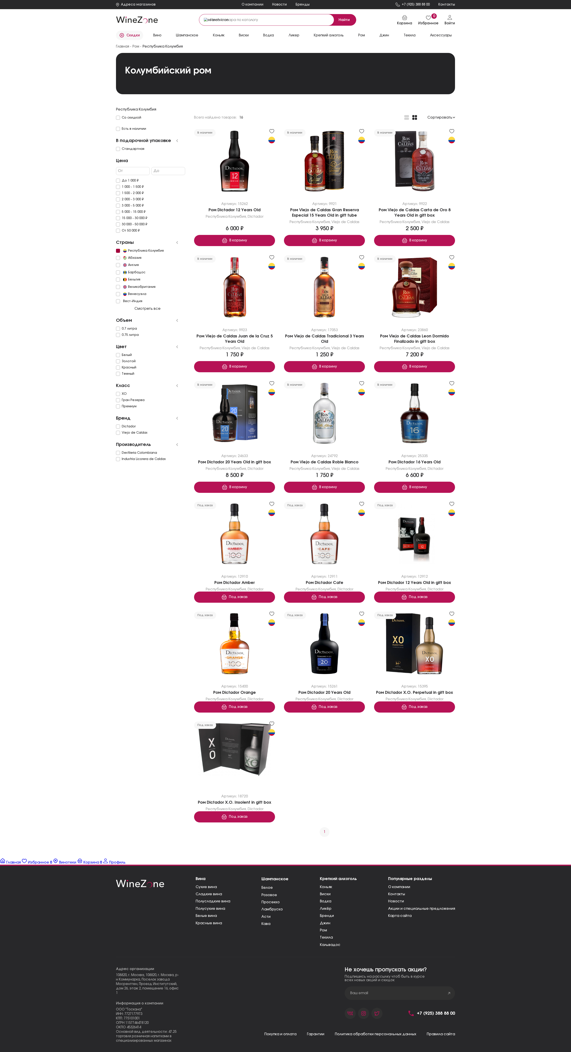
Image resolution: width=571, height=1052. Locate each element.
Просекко (270, 902)
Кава (265, 924)
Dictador (256, 216)
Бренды (303, 4)
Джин (325, 923)
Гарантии (315, 1034)
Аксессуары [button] (441, 35)
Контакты (396, 894)
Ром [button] (361, 35)
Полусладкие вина (213, 901)
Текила (326, 937)
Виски (325, 894)
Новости (279, 4)
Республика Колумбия (226, 216)
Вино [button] (157, 35)
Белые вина (206, 916)
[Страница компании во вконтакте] (350, 1013)
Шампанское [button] (187, 35)
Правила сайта (441, 1034)
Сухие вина (206, 887)
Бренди (327, 916)
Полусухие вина (210, 908)
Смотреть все (147, 308)
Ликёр (325, 908)
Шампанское (274, 879)
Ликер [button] (294, 35)
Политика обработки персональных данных (375, 1034)
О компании (252, 4)
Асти (266, 916)
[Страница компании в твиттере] (377, 1013)
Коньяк (326, 887)
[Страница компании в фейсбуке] (363, 1013)
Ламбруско (272, 909)
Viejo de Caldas (345, 222)
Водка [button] (268, 35)
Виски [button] (244, 35)
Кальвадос (330, 945)
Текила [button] (410, 35)
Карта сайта (400, 916)
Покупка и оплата (280, 1034)
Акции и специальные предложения (421, 908)
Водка (325, 901)
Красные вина (209, 923)
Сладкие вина (209, 894)
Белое (267, 887)
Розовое (269, 895)
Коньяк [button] (218, 35)
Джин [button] (384, 35)
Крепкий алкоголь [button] (329, 35)
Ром (323, 930)
